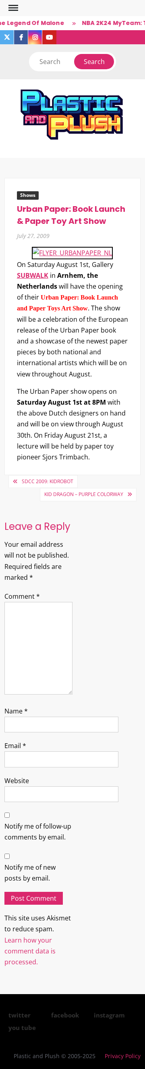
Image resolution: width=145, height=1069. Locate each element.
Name (16, 711)
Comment (22, 596)
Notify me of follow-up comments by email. (37, 832)
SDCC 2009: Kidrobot (47, 481)
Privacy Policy (123, 1056)
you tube (22, 1028)
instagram (109, 1015)
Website (16, 780)
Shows (27, 195)
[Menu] (12, 8)
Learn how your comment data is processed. (30, 951)
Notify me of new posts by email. (30, 873)
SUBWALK (32, 275)
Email (15, 745)
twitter (19, 1015)
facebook (65, 1015)
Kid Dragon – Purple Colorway (83, 494)
